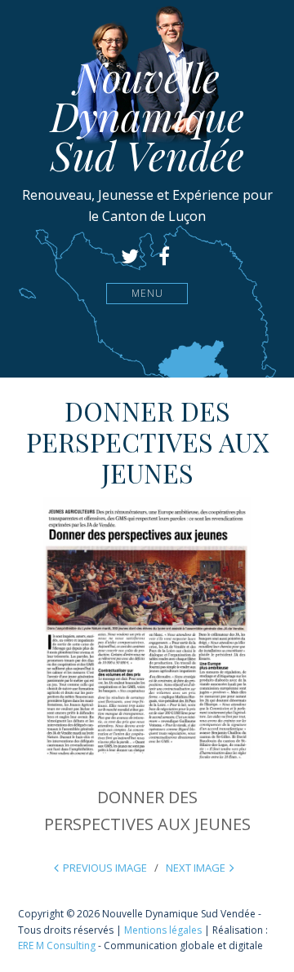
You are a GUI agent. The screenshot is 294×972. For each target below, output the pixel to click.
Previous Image (105, 867)
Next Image (195, 867)
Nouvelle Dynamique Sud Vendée (147, 116)
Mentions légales (163, 930)
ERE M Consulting (57, 945)
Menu (147, 293)
